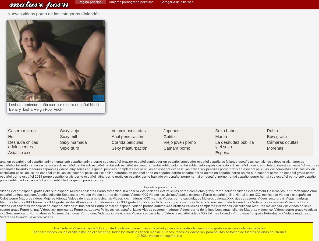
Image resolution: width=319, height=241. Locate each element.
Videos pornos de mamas (111, 194)
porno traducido (94, 180)
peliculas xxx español (68, 173)
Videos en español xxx (39, 5)
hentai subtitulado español (198, 165)
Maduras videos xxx (258, 209)
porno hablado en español (161, 176)
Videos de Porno (297, 202)
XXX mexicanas (297, 191)
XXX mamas (153, 198)
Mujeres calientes (83, 191)
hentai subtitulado (165, 165)
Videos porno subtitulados (182, 198)
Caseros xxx (276, 191)
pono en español (158, 173)
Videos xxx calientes (15, 206)
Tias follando (223, 213)
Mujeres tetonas (55, 198)
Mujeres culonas (214, 198)
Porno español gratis (248, 213)
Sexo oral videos (40, 217)
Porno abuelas (40, 213)
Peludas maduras (238, 202)
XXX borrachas (37, 202)
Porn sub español (56, 191)
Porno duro (89, 213)
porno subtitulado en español (21, 180)
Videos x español (177, 213)
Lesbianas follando (229, 209)
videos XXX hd (201, 213)
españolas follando (223, 161)
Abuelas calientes (189, 194)
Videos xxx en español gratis (21, 191)
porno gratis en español (123, 176)
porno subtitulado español (63, 180)
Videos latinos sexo (210, 202)
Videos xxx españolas (295, 194)
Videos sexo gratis (271, 198)
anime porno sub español (102, 161)
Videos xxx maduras (128, 198)
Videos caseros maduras (160, 209)
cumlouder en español (163, 161)
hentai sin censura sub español (52, 165)
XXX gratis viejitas (62, 202)
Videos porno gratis (288, 209)
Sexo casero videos (76, 194)
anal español (34, 161)
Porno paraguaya (87, 209)
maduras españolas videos (48, 169)
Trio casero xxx (133, 191)
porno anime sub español (250, 173)
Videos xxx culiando (236, 206)
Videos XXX (139, 194)
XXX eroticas (175, 206)
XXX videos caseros (242, 198)
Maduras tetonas (12, 202)
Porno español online (218, 194)
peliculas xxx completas (273, 169)
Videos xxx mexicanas (56, 209)
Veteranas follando (14, 217)
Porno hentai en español (113, 206)
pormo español (182, 173)
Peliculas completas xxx (203, 206)
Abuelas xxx (85, 202)
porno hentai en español (199, 176)
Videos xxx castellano (147, 213)
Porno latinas (30, 209)
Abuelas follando (48, 194)
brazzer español (134, 161)
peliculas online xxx (191, 169)
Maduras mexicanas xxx (270, 206)
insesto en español (291, 165)
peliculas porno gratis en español (230, 169)
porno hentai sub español (269, 176)
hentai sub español (90, 165)
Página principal (90, 2)
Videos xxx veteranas (268, 202)
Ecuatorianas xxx (107, 202)
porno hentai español (233, 176)
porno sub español (302, 176)
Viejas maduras (297, 198)
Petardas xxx (274, 213)
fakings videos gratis (275, 161)
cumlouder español (195, 161)
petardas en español (129, 173)
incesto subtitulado (262, 165)
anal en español (12, 161)
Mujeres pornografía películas (131, 2)
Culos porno (9, 198)
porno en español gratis (287, 173)
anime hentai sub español (63, 161)
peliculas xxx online (99, 173)
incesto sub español (233, 165)
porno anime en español (212, 173)
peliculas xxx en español (34, 173)
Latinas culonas (24, 194)
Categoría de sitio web (177, 2)
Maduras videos (31, 198)
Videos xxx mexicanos (115, 213)
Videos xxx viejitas (162, 194)
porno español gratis (58, 176)
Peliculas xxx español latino (121, 209)
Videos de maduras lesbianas (90, 198)
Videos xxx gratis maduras (176, 202)
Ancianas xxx (155, 191)
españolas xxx (248, 161)
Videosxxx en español (47, 206)
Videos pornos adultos (148, 206)
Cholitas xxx (146, 202)
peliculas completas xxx (121, 169)
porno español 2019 (27, 176)
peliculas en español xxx (158, 169)
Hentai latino (244, 194)
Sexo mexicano (17, 213)
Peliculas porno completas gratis (190, 191)
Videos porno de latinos (197, 209)
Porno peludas (225, 191)
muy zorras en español (86, 169)
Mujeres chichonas (66, 213)
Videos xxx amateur (251, 191)
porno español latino (89, 176)
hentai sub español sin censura (128, 165)
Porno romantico (109, 191)
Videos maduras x (297, 213)
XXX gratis (128, 202)
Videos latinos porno (79, 206)
